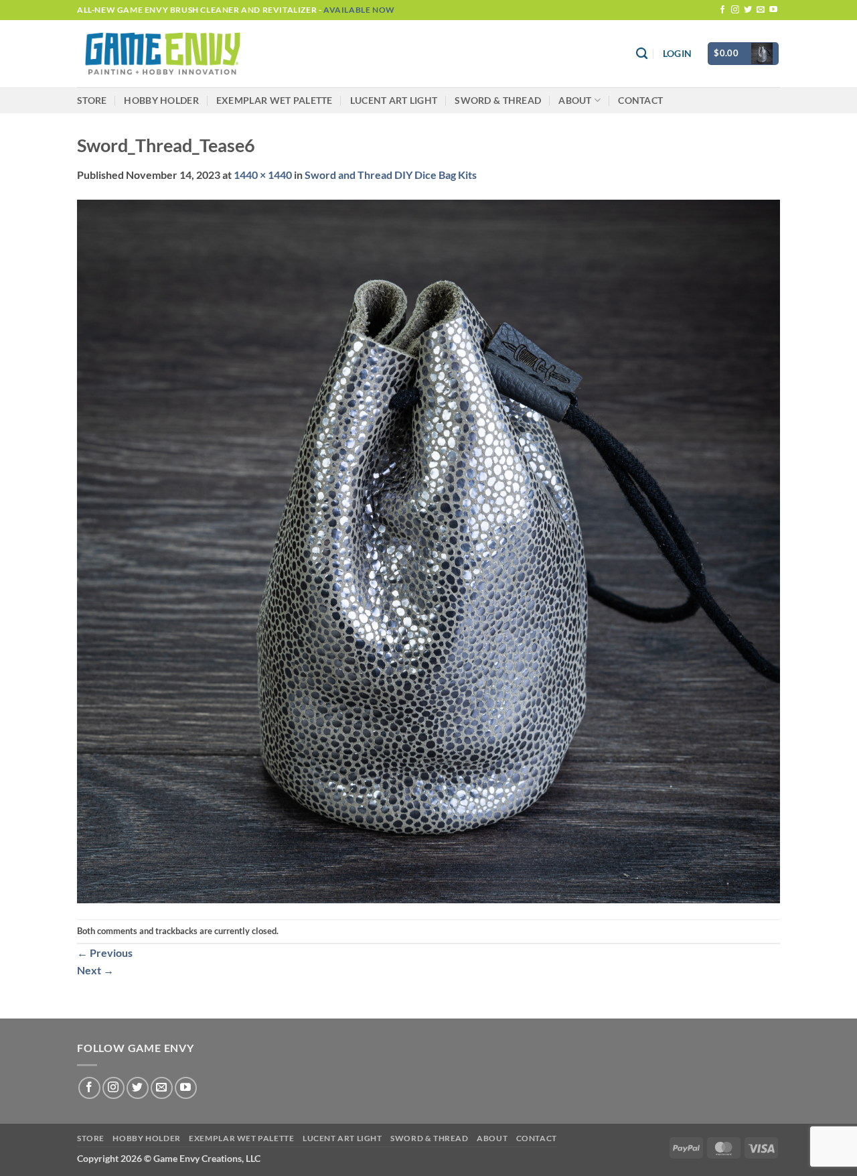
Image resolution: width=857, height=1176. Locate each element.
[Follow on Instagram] (735, 10)
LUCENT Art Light (394, 100)
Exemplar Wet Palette (274, 100)
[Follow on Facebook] (722, 10)
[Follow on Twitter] (748, 10)
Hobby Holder (161, 100)
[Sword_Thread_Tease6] (428, 549)
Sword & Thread (498, 100)
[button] (677, 54)
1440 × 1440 (263, 174)
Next (95, 970)
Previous (105, 952)
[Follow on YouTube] (773, 10)
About (574, 100)
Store (91, 100)
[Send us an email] (761, 10)
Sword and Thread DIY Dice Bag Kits (391, 174)
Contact (640, 100)
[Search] (641, 54)
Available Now (359, 10)
